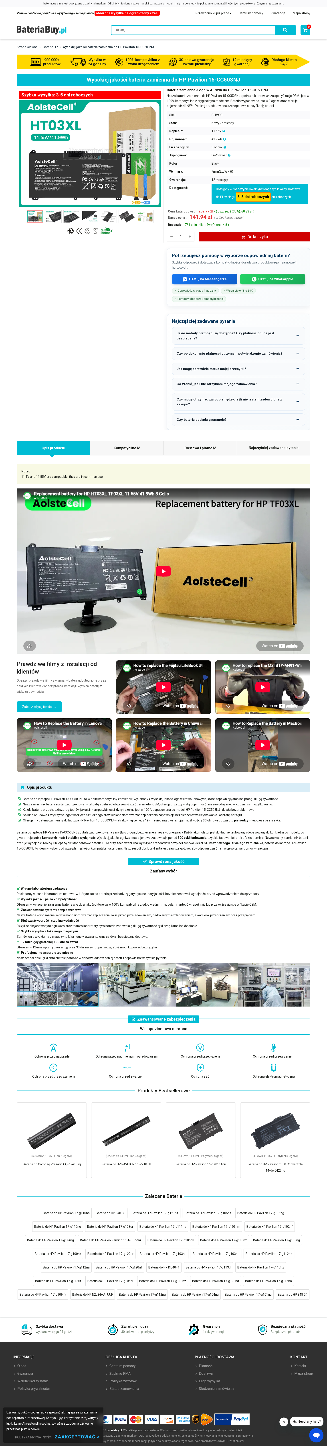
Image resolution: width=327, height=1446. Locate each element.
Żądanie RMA (120, 1373)
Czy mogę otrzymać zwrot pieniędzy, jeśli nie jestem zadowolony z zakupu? (229, 401)
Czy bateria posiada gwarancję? (201, 420)
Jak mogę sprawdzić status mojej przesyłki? (211, 369)
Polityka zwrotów (123, 1381)
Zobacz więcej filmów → (39, 707)
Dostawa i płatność (200, 448)
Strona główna (27, 47)
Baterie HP (50, 47)
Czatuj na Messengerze (208, 279)
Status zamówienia (124, 1389)
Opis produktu (53, 448)
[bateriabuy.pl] (42, 30)
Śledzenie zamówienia (216, 1389)
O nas (21, 1366)
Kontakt (299, 1366)
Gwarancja (277, 13)
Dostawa (205, 1373)
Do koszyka (258, 236)
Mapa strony (301, 13)
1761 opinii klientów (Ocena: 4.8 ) (206, 225)
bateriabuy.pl (114, 1430)
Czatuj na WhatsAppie (275, 279)
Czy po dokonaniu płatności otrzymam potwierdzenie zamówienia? (229, 353)
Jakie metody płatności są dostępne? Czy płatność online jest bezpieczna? (225, 335)
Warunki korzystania (32, 1381)
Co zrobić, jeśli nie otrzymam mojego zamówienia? (217, 384)
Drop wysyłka (209, 1381)
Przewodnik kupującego (212, 13)
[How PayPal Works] (232, 1419)
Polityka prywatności (33, 1389)
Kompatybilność (127, 448)
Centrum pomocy (251, 13)
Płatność (205, 1366)
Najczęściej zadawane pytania (274, 448)
